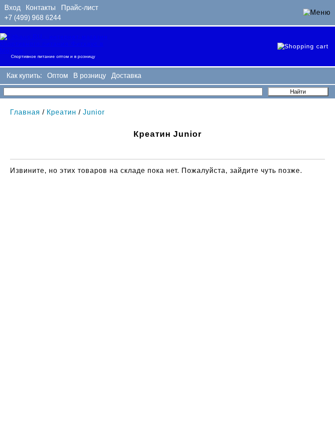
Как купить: (24, 75)
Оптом (57, 75)
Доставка (126, 75)
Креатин (61, 112)
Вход (12, 7)
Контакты (41, 7)
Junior (94, 112)
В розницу (89, 75)
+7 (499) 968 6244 (32, 17)
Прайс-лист (79, 7)
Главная (25, 112)
